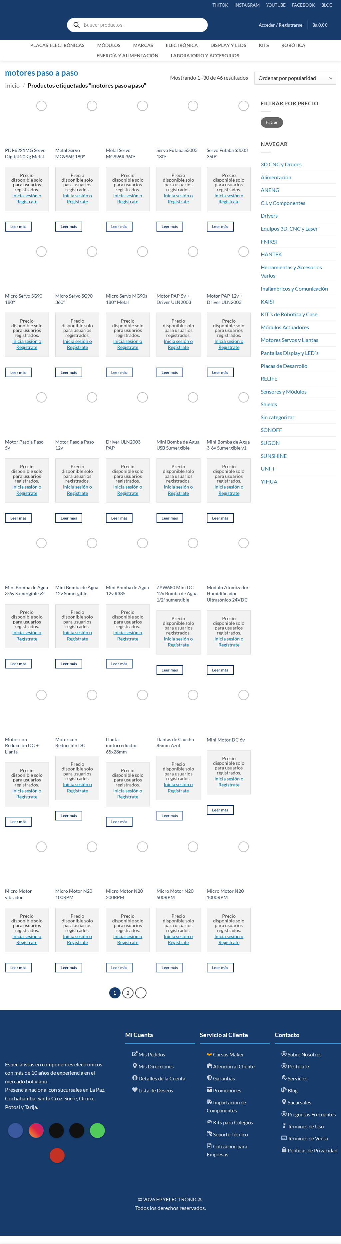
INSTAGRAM (247, 5)
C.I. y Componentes (283, 203)
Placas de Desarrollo (284, 366)
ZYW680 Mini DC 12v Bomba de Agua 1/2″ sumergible (177, 594)
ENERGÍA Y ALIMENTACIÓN (128, 55)
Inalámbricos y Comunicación (294, 288)
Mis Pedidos (151, 1054)
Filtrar (272, 122)
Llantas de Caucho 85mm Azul (175, 742)
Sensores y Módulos (284, 391)
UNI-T (268, 468)
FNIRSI (269, 241)
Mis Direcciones (156, 1066)
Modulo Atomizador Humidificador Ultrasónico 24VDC (228, 594)
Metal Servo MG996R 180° (70, 153)
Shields (269, 404)
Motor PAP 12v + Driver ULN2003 (224, 299)
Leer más (18, 226)
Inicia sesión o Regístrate (26, 199)
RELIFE (269, 378)
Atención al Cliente (233, 1066)
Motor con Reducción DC (70, 742)
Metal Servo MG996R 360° (121, 153)
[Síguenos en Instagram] (36, 1130)
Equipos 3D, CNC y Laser (289, 228)
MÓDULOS (109, 45)
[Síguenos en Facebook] (15, 1130)
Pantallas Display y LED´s (290, 353)
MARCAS (143, 45)
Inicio (12, 85)
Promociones (226, 1090)
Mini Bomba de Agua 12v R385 (127, 591)
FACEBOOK (303, 5)
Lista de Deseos (155, 1090)
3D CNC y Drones (281, 164)
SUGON (270, 443)
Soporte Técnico (230, 1134)
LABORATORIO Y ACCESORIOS (205, 55)
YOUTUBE (276, 5)
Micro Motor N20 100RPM (73, 894)
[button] (280, 25)
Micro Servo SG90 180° (23, 299)
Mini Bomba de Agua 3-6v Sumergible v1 (228, 445)
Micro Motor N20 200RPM (124, 894)
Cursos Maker (228, 1054)
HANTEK (271, 254)
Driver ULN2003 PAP (123, 445)
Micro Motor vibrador (18, 894)
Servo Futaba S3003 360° (227, 153)
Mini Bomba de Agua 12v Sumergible (76, 591)
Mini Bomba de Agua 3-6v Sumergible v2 (26, 591)
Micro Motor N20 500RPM (175, 894)
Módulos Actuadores (285, 327)
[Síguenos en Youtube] (57, 1155)
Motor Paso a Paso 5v (24, 445)
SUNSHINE (274, 456)
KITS (264, 45)
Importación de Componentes (226, 1106)
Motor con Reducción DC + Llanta (22, 745)
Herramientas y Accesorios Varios (291, 271)
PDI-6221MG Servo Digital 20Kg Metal (25, 153)
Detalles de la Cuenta (161, 1078)
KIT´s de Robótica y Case (289, 314)
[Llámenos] (97, 1130)
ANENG (270, 190)
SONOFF (271, 430)
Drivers (269, 215)
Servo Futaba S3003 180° (177, 153)
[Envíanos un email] (76, 1130)
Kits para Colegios (232, 1122)
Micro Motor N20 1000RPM (225, 894)
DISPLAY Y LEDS (228, 45)
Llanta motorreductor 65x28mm (121, 745)
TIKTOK (220, 5)
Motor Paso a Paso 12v (74, 445)
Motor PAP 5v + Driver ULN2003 (174, 299)
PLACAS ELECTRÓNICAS (57, 45)
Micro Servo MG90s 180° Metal (126, 299)
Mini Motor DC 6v (226, 739)
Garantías (223, 1078)
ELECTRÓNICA (182, 45)
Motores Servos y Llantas (289, 340)
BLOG (327, 5)
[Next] (141, 993)
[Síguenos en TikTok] (56, 1130)
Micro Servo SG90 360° (74, 299)
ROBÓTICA (293, 45)
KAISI (267, 301)
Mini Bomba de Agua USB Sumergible (178, 445)
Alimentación (276, 177)
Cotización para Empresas (227, 1150)
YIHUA (269, 481)
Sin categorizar (277, 417)
